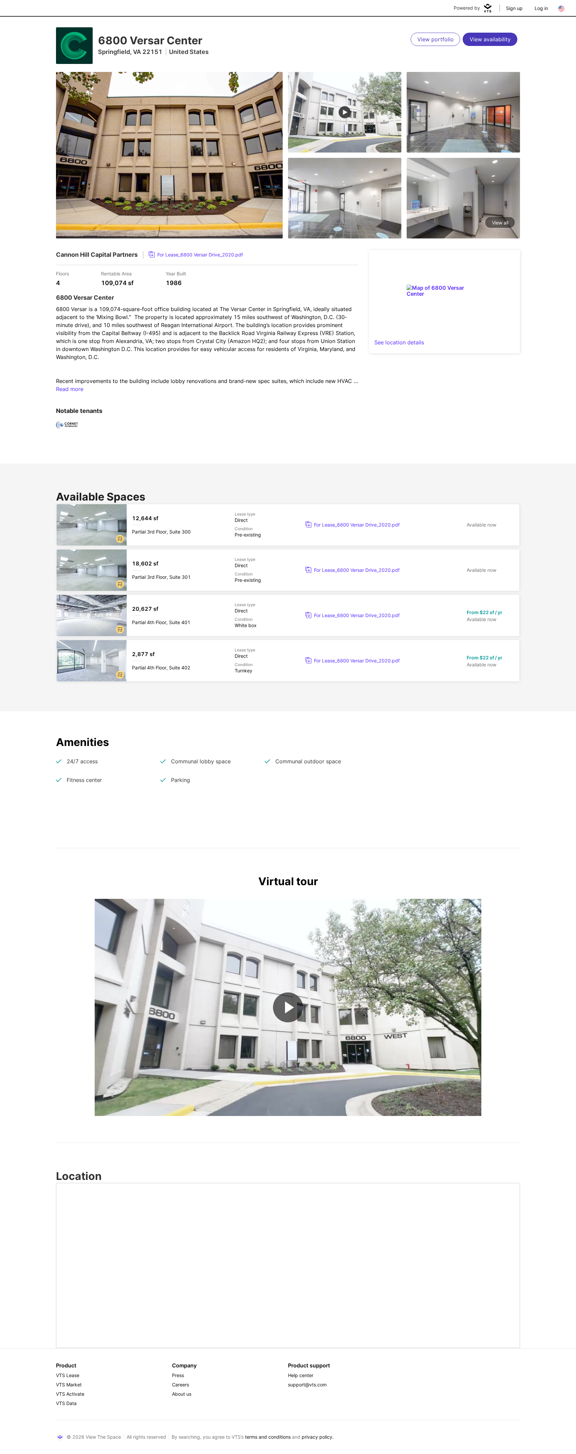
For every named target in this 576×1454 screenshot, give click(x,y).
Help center (300, 1375)
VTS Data (66, 1403)
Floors (62, 273)
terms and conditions (268, 1437)
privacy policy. (318, 1437)
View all (500, 222)
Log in (541, 8)
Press (178, 1375)
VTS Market (69, 1384)
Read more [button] (69, 389)
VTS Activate (70, 1394)
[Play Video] (288, 1007)
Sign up (514, 8)
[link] (196, 254)
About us (181, 1394)
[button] (120, 539)
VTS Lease (67, 1375)
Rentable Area (116, 273)
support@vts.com (307, 1384)
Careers (180, 1384)
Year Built (176, 273)
